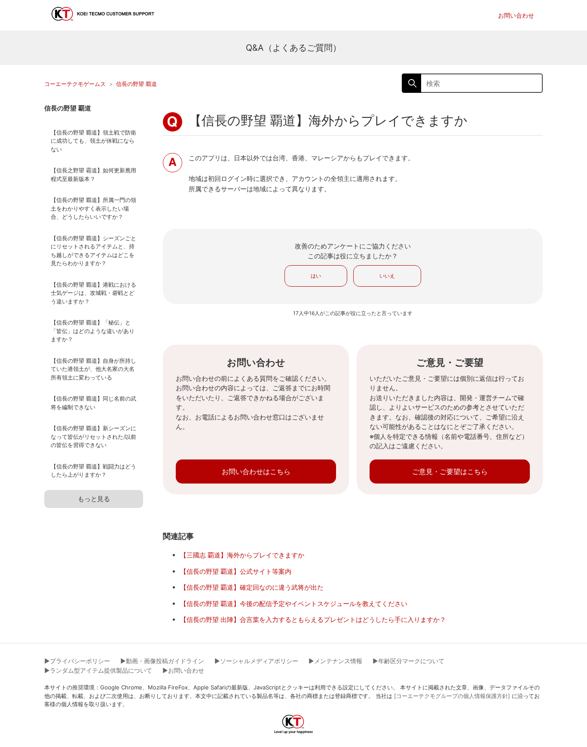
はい (316, 275)
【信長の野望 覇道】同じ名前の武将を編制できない (93, 402)
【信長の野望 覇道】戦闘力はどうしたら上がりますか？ (93, 470)
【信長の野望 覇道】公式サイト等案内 (235, 571)
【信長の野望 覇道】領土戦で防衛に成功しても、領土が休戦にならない (93, 141)
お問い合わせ (516, 15)
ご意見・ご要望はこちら (450, 471)
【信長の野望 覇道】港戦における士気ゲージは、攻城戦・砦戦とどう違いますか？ (93, 293)
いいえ (387, 275)
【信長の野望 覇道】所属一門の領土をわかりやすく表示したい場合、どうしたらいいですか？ (93, 208)
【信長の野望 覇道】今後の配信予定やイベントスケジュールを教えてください (293, 604)
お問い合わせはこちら (256, 471)
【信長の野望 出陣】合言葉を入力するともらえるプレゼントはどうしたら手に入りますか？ (313, 619)
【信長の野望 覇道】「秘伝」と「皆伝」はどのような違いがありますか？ (93, 331)
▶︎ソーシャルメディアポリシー (256, 660)
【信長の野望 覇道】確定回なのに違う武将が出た (252, 587)
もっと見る (94, 499)
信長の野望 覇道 (136, 83)
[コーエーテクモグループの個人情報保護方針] (452, 695)
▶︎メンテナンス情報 (335, 660)
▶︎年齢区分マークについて (408, 660)
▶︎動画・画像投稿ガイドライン (162, 660)
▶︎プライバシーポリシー (77, 660)
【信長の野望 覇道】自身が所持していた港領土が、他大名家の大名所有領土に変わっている (93, 369)
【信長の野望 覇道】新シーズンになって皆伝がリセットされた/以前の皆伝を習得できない (93, 436)
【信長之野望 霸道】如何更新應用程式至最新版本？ (93, 174)
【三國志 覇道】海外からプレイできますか (242, 555)
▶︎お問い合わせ (183, 670)
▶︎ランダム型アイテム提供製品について (98, 670)
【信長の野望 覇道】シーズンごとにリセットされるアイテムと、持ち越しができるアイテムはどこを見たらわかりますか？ (93, 251)
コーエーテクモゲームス (75, 83)
